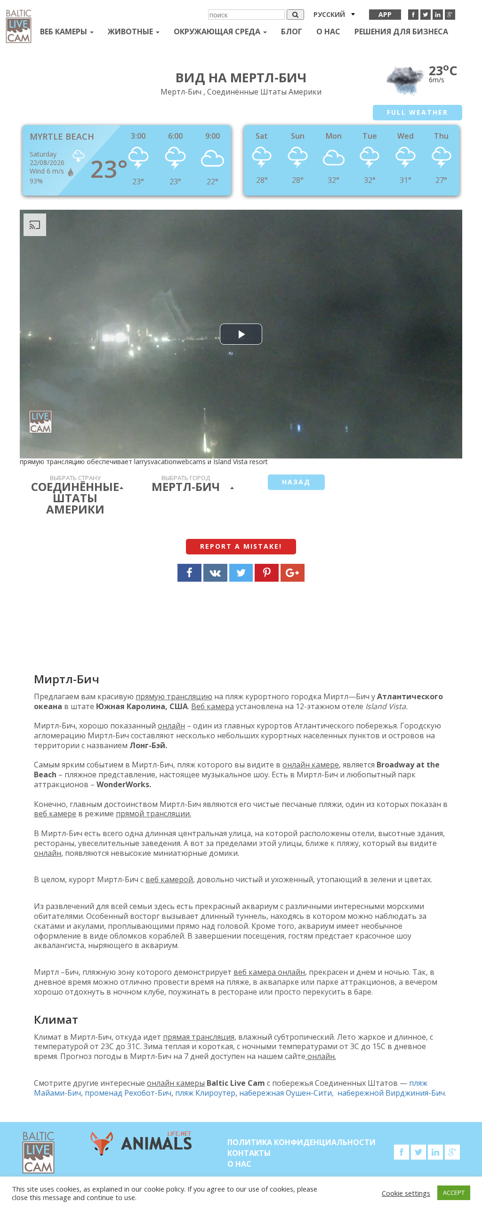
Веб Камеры (64, 31)
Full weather (417, 112)
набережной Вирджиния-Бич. (391, 1093)
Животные (131, 31)
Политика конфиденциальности (301, 1142)
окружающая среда (218, 31)
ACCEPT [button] (454, 1192)
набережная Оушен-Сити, (288, 1093)
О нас (328, 31)
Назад (296, 481)
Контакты (249, 1153)
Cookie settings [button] (406, 1193)
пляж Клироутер (205, 1093)
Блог (291, 31)
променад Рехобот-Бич (128, 1093)
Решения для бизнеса (401, 31)
